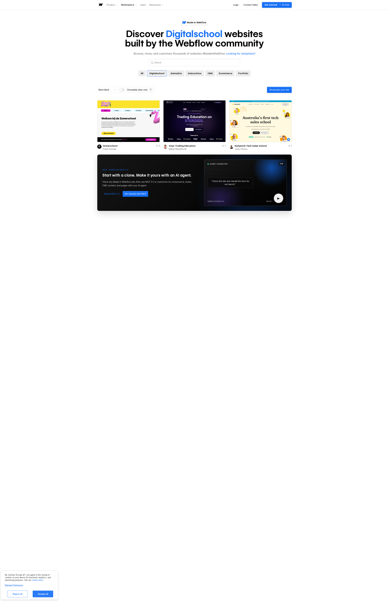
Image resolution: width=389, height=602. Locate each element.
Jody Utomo (241, 149)
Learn (143, 5)
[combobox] (107, 90)
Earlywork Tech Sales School (251, 146)
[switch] (122, 89)
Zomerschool (110, 146)
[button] (112, 5)
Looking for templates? (240, 53)
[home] (100, 5)
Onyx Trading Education (182, 146)
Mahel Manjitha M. (178, 149)
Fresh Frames (109, 149)
